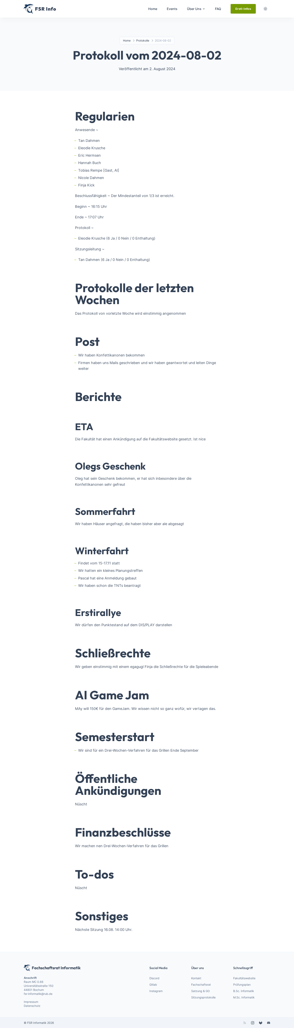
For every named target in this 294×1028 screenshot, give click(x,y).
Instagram (156, 991)
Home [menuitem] (152, 9)
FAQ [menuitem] (218, 9)
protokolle (142, 40)
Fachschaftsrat (201, 984)
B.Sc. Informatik (243, 991)
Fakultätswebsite (244, 978)
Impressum (31, 1001)
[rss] (244, 1022)
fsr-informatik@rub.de (38, 993)
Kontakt (196, 978)
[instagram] (252, 1022)
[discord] (268, 1022)
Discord (154, 978)
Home (127, 40)
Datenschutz (32, 1005)
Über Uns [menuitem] (194, 9)
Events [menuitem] (172, 9)
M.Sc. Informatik (244, 997)
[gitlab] (260, 1022)
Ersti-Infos (243, 8)
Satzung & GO (200, 991)
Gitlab (153, 984)
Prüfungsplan (242, 984)
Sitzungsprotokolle (203, 997)
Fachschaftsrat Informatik (56, 967)
